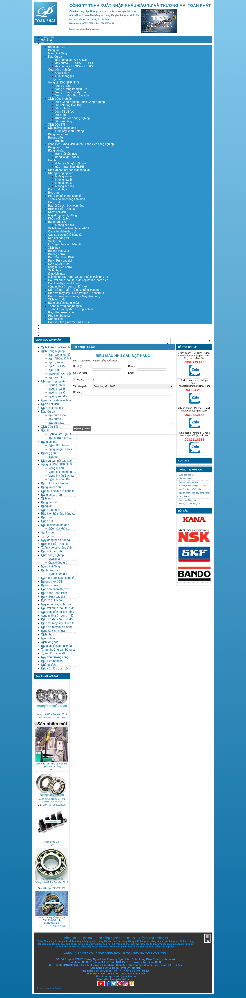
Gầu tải (52, 160)
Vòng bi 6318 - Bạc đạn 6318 (52, 714)
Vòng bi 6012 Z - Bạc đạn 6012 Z (51, 883)
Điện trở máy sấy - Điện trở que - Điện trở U (76, 293)
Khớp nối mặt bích (59, 218)
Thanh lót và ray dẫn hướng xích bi (70, 309)
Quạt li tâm (62, 72)
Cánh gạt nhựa (57, 189)
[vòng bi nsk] (194, 541)
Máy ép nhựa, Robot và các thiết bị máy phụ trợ (78, 276)
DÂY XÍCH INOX (59, 263)
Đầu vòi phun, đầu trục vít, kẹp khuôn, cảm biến (78, 280)
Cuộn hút (54, 202)
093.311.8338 (194, 439)
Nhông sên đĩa (64, 186)
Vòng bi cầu (63, 85)
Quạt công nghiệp (59, 69)
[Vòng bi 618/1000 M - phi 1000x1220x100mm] (51, 796)
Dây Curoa (55, 56)
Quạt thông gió (64, 76)
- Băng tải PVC (183, 496)
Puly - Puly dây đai (60, 260)
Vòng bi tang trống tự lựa (71, 88)
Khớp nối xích (57, 212)
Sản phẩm (47, 43)
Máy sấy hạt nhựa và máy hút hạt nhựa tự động (52, 765)
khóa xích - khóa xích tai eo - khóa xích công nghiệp (81, 144)
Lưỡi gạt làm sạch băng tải (65, 244)
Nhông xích (55, 318)
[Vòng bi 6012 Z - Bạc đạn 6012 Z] (51, 879)
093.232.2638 (194, 415)
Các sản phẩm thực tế (62, 231)
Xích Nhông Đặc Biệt (68, 105)
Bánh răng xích (57, 221)
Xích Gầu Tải (56, 124)
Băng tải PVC (57, 46)
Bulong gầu (55, 137)
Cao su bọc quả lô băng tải (65, 234)
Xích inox (61, 114)
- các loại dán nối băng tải (188, 504)
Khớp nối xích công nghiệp (72, 118)
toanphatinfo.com (53, 988)
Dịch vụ (46, 325)
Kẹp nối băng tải (58, 237)
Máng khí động (57, 53)
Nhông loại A (63, 176)
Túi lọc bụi (54, 79)
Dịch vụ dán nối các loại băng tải (69, 169)
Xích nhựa (54, 270)
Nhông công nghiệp (60, 173)
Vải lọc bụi (55, 241)
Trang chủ (47, 37)
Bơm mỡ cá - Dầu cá (61, 208)
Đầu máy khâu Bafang (69, 131)
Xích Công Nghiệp (60, 98)
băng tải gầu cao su (67, 157)
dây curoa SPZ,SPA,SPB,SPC (74, 63)
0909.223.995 (194, 362)
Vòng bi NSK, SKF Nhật (63, 82)
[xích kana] (194, 524)
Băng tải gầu (56, 150)
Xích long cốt (56, 299)
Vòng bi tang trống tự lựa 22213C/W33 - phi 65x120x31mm (52, 920)
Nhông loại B (63, 179)
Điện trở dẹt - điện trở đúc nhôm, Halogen (74, 289)
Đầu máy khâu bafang (62, 127)
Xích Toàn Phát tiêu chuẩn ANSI (68, 228)
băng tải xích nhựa (60, 267)
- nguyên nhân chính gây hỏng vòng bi (194, 493)
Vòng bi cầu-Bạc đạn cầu (71, 92)
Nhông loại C (63, 182)
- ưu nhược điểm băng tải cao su (191, 486)
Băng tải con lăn (58, 147)
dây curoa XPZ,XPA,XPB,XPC (74, 66)
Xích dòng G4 (51, 841)
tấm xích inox (56, 273)
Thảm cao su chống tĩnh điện (66, 199)
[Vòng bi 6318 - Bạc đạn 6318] (51, 711)
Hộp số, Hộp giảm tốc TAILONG (68, 322)
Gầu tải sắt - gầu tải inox (70, 163)
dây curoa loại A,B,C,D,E (71, 59)
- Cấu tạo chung (184, 478)
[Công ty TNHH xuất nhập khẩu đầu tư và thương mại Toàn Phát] (45, 24)
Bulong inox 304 (58, 250)
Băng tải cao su (58, 134)
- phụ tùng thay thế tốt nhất (189, 489)
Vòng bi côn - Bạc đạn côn (72, 95)
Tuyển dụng (48, 328)
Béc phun (54, 192)
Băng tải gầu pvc (66, 153)
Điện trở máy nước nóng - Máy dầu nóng (74, 296)
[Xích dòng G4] (51, 839)
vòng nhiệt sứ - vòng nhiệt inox (67, 286)
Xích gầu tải (62, 108)
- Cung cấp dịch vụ (185, 475)
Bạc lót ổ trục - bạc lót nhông (66, 205)
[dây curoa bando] (194, 579)
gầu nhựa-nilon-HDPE (69, 166)
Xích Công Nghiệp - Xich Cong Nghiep (80, 101)
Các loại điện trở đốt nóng (64, 283)
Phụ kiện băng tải (59, 315)
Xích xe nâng (63, 121)
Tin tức (45, 331)
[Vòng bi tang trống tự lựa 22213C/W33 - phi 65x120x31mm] (51, 914)
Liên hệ (45, 335)
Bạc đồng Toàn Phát (61, 257)
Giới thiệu (47, 40)
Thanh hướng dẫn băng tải (65, 305)
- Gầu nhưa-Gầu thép (186, 500)
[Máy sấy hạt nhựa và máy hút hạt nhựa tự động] (51, 761)
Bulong (59, 140)
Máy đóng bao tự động (62, 215)
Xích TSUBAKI (64, 111)
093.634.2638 (194, 390)
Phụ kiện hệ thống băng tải (65, 195)
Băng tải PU (56, 50)
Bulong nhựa (56, 254)
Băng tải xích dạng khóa (63, 302)
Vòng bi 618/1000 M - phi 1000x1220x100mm (52, 800)
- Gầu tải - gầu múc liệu (187, 482)
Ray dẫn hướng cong (61, 312)
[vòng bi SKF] (194, 561)
